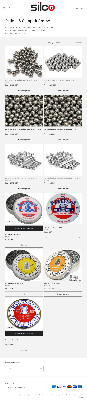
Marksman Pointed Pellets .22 (53, 283)
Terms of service (66, 395)
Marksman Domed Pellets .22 (53, 227)
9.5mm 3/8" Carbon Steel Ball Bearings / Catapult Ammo (23, 129)
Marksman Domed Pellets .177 (14, 234)
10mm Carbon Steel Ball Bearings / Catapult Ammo (60, 129)
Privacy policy (46, 395)
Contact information (76, 397)
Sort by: (50, 43)
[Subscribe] (41, 368)
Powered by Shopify (34, 395)
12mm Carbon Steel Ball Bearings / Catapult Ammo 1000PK (62, 178)
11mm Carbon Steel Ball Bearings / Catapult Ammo (21, 178)
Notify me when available (24, 228)
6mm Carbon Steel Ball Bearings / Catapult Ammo (21, 80)
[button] (4, 7)
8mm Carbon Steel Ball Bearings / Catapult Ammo (59, 80)
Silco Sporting (25, 395)
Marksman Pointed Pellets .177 (14, 283)
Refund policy (56, 395)
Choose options (24, 91)
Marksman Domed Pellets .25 (14, 340)
